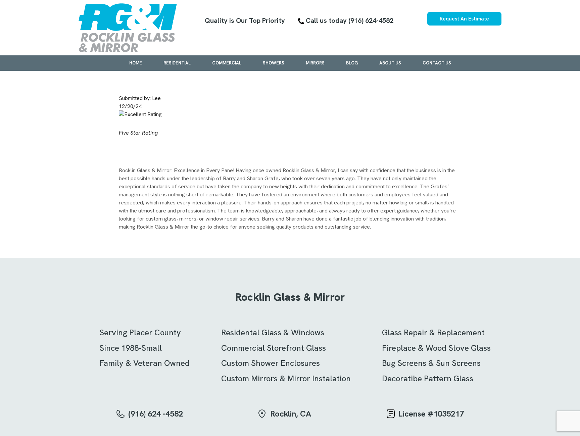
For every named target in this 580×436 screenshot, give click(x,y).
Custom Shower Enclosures (270, 363)
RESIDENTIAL (177, 63)
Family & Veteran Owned (144, 363)
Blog (352, 63)
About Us (390, 63)
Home (135, 63)
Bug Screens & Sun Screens (431, 363)
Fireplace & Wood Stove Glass (436, 348)
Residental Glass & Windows (272, 332)
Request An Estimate (464, 18)
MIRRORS (315, 63)
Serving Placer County (140, 332)
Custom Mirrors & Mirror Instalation (286, 378)
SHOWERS (273, 63)
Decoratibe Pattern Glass (427, 378)
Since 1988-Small (130, 348)
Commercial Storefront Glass (273, 348)
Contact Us (437, 63)
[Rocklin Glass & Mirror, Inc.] (128, 27)
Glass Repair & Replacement (433, 332)
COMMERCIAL (226, 63)
